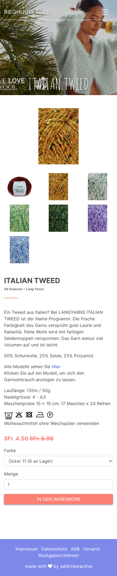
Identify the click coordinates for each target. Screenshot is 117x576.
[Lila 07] (97, 217)
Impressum (27, 549)
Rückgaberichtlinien (58, 555)
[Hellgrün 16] (19, 217)
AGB (75, 549)
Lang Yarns (35, 289)
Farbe (10, 450)
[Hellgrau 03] (97, 186)
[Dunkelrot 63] (19, 186)
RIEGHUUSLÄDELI (27, 12)
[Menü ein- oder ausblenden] (105, 12)
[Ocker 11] (58, 186)
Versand (91, 549)
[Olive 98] (58, 217)
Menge (11, 474)
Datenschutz (54, 549)
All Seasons (13, 289)
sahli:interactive (76, 566)
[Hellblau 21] (19, 249)
